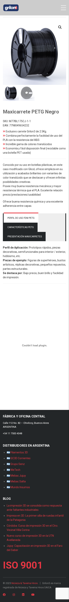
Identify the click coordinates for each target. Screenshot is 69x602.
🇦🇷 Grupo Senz (16, 464)
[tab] (21, 218)
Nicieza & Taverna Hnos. (25, 583)
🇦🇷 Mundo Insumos (18, 487)
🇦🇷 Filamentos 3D (17, 452)
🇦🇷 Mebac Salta (16, 481)
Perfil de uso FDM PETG (20, 218)
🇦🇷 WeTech (13, 469)
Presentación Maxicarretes (24, 236)
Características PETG (20, 227)
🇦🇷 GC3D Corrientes (18, 458)
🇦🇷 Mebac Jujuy (16, 475)
